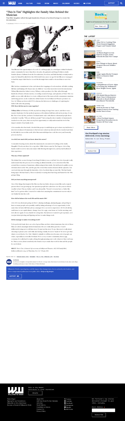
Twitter (72, 399)
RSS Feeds (72, 409)
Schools (99, 51)
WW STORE (87, 3)
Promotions (100, 105)
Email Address (90, 142)
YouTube (72, 401)
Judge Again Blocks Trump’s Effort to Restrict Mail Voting (107, 76)
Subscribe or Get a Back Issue (16, 403)
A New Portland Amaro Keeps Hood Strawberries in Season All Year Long (107, 120)
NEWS (20, 3)
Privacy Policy (41, 411)
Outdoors (99, 82)
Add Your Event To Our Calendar (47, 401)
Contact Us (40, 409)
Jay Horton (10, 23)
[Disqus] (42, 308)
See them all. (101, 26)
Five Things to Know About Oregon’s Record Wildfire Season (106, 65)
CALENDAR (66, 3)
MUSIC (55, 3)
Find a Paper (11, 399)
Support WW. (15, 276)
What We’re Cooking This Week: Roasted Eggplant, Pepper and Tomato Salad (106, 44)
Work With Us (41, 405)
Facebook (74, 403)
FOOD (39, 3)
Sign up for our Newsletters (16, 401)
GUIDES (76, 3)
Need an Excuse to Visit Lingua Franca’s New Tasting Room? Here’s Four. (107, 109)
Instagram (73, 405)
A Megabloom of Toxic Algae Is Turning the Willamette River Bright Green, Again (107, 86)
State (98, 61)
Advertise (40, 403)
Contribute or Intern (43, 407)
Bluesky (71, 407)
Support (113, 3)
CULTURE (29, 3)
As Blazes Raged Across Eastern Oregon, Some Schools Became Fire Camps (107, 54)
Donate (37, 393)
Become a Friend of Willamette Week (19, 405)
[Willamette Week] (11, 3)
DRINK (47, 3)
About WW (40, 399)
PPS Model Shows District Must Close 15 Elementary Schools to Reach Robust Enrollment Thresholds (106, 98)
